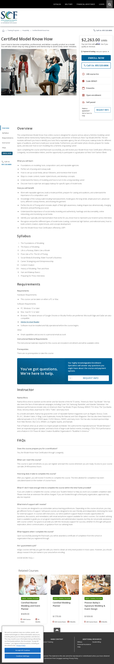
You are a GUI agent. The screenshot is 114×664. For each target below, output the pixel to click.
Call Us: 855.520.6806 (102, 30)
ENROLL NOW (96, 58)
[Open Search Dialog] (109, 4)
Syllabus (5, 133)
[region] (23, 644)
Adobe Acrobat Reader (30, 322)
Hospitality (26, 30)
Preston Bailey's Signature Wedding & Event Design (94, 605)
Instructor (6, 143)
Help (78, 647)
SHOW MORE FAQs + (25, 558)
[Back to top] (57, 639)
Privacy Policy (73, 658)
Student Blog (96, 642)
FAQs (4, 148)
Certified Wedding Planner (61, 604)
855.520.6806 (6, 164)
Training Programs (13, 30)
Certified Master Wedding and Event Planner (30, 605)
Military (79, 642)
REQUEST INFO (102, 110)
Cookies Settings (22, 656)
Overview (5, 128)
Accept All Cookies (22, 650)
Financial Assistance (84, 644)
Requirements (7, 138)
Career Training (48, 642)
